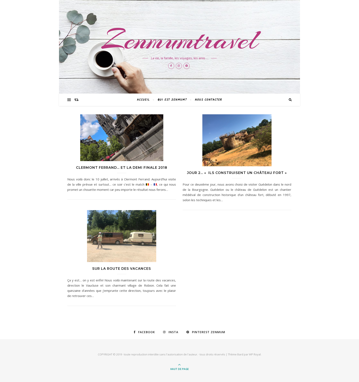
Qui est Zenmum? (172, 99)
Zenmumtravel (179, 39)
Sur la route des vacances (121, 269)
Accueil (143, 99)
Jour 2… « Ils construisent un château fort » (237, 173)
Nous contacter (208, 99)
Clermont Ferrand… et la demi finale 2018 (121, 168)
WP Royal (255, 354)
